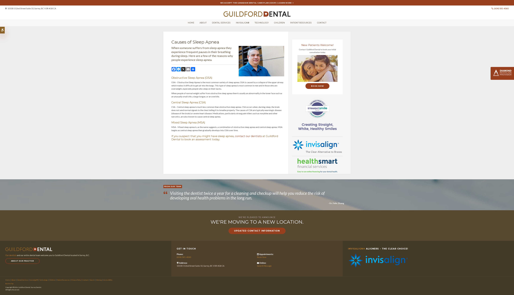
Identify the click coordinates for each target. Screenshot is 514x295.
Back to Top (9, 284)
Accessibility (107, 280)
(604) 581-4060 (501, 8)
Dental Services (221, 23)
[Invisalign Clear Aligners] (317, 146)
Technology (262, 23)
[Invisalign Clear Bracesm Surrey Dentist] (378, 260)
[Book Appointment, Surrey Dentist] (317, 68)
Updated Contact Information (257, 231)
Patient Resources (301, 23)
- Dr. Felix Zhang (336, 203)
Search (92, 280)
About (203, 23)
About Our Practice (22, 261)
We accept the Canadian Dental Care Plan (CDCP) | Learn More (256, 3)
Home (191, 23)
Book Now (317, 86)
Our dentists (10, 255)
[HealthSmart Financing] (317, 165)
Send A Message (264, 266)
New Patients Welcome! (317, 45)
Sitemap (99, 280)
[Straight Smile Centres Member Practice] (317, 114)
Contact (321, 23)
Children (279, 23)
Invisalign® (242, 23)
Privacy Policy (76, 280)
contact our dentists (248, 136)
